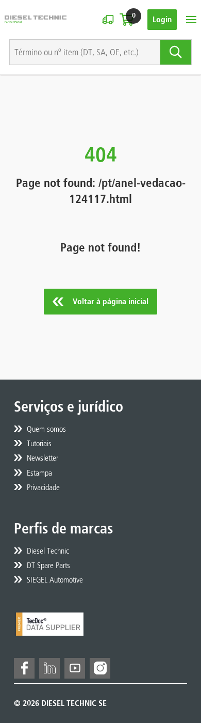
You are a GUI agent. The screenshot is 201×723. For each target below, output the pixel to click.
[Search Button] (176, 52)
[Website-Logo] (35, 19)
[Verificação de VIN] (107, 19)
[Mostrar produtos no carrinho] (126, 19)
